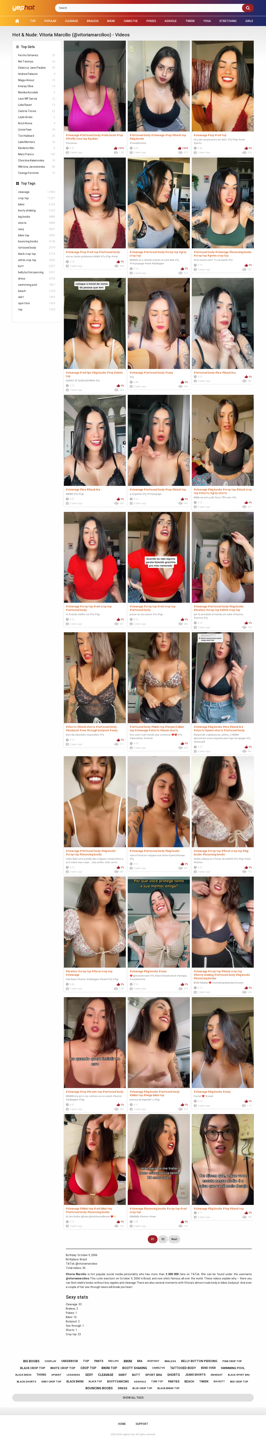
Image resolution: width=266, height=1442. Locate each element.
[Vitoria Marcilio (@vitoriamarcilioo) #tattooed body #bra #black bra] (223, 323)
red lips (113, 1361)
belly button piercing (36, 272)
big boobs (36, 216)
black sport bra (239, 1375)
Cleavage (71, 21)
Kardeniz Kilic (36, 148)
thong (41, 1374)
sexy (36, 229)
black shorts (26, 1381)
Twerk (190, 21)
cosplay (50, 1361)
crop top (36, 198)
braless (170, 1361)
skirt (36, 297)
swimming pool (36, 284)
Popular (50, 21)
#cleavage (72, 135)
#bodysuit (72, 730)
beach (36, 291)
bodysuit (153, 1361)
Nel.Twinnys (36, 61)
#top (119, 135)
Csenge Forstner (36, 172)
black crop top (36, 253)
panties (173, 1381)
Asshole (171, 21)
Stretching (228, 21)
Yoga (207, 21)
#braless (199, 609)
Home (17, 21)
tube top (157, 1381)
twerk (204, 1381)
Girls (249, 21)
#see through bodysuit (94, 730)
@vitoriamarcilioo (86, 1263)
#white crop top (230, 609)
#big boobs (137, 138)
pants (98, 1361)
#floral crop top (231, 850)
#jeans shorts (214, 730)
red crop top (239, 1381)
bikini (36, 204)
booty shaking (36, 210)
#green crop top (217, 255)
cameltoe (158, 1368)
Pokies (151, 21)
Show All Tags (133, 1397)
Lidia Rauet (36, 104)
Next (174, 1239)
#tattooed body (90, 135)
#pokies (93, 138)
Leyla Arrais (36, 117)
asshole (140, 1381)
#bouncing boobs (240, 252)
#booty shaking (204, 974)
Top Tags (28, 183)
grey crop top (51, 1381)
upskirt (56, 1375)
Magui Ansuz (36, 80)
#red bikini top (103, 1208)
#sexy (169, 372)
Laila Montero (36, 142)
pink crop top (232, 1361)
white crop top (36, 260)
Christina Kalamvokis (36, 160)
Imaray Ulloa (36, 86)
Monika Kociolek (36, 92)
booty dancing (118, 1381)
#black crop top (231, 971)
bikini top (36, 235)
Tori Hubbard (36, 135)
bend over (208, 1367)
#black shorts (86, 726)
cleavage (36, 192)
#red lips (85, 372)
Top (33, 21)
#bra (218, 372)
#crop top (171, 252)
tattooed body (36, 247)
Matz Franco (36, 154)
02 (163, 1239)
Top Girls (28, 47)
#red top (220, 135)
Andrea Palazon (36, 73)
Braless (93, 21)
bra (139, 1361)
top (36, 309)
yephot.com (129, 1434)
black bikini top (168, 1388)
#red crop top (102, 606)
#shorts (204, 493)
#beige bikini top (154, 1095)
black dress (23, 1375)
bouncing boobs (36, 241)
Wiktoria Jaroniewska (36, 166)
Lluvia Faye (36, 129)
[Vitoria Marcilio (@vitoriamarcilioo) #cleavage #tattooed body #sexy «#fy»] (159, 323)
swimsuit (217, 1375)
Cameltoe (131, 21)
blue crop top (142, 1388)
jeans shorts (195, 1374)
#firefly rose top (76, 138)
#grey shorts (218, 493)
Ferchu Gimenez (36, 55)
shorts (36, 222)
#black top (179, 135)
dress (36, 278)
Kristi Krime (36, 123)
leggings (73, 1374)
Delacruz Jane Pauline (36, 67)
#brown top (94, 1091)
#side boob (108, 135)
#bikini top (157, 726)
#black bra (229, 372)
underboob (69, 1361)
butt (36, 266)
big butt (219, 1381)
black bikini (75, 1381)
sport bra (36, 303)
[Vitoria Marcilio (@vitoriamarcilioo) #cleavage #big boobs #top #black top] (223, 1159)
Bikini (111, 21)
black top (95, 1381)
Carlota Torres (36, 111)
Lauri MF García (36, 98)
